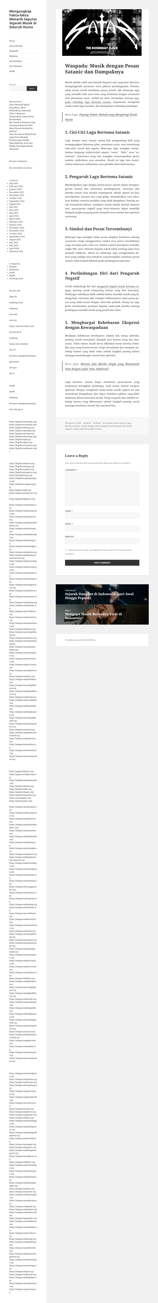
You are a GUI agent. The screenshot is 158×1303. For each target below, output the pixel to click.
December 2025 (16, 192)
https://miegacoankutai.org (22, 676)
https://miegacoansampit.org (22, 1144)
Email (69, 523)
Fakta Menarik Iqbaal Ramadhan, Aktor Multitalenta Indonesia (20, 107)
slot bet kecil (15, 332)
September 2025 (17, 201)
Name (69, 511)
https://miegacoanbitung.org (22, 1239)
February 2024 (16, 251)
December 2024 (16, 227)
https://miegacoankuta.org (21, 1117)
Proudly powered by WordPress (80, 640)
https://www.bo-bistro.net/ (21, 326)
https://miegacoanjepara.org (22, 1147)
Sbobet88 (13, 51)
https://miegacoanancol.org (22, 729)
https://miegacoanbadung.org (23, 602)
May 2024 (13, 245)
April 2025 (14, 216)
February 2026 (16, 186)
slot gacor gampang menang (22, 355)
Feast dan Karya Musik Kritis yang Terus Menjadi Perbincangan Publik (22, 137)
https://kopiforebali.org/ (20, 789)
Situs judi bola (16, 46)
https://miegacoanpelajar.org (23, 1114)
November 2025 (16, 195)
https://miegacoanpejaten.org (23, 1209)
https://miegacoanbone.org (22, 1188)
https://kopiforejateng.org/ (21, 466)
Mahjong (13, 56)
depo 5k (13, 296)
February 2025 (16, 221)
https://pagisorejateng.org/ (21, 433)
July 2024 (13, 242)
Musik (12, 275)
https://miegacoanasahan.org (23, 638)
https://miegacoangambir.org (23, 1218)
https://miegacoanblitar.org (22, 1162)
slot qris (13, 367)
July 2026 (13, 183)
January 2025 (15, 224)
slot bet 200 (14, 290)
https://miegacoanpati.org (21, 1271)
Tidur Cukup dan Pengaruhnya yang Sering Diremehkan (21, 116)
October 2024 (15, 233)
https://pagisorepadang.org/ (22, 430)
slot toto (13, 320)
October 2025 (15, 198)
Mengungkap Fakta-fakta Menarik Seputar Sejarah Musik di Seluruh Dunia (23, 19)
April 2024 (14, 248)
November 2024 (16, 230)
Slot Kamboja (15, 61)
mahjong (13, 308)
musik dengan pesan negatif (94, 426)
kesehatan (14, 269)
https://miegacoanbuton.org (22, 629)
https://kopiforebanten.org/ (22, 463)
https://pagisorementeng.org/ (23, 421)
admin (88, 423)
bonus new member (18, 344)
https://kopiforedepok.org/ (21, 786)
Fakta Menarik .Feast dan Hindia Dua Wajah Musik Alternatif (21, 146)
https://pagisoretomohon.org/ (23, 424)
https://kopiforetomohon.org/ (23, 445)
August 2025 (15, 204)
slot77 (12, 373)
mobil (12, 272)
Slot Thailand (15, 66)
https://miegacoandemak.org (22, 697)
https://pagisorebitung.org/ (22, 427)
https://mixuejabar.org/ (20, 798)
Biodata (12, 266)
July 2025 (13, 207)
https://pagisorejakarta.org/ (22, 499)
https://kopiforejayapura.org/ (23, 472)
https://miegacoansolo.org (21, 1108)
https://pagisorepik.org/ (20, 490)
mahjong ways (16, 302)
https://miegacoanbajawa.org (23, 552)
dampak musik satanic (115, 423)
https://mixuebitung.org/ (20, 475)
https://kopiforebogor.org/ (21, 792)
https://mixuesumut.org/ (20, 801)
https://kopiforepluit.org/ (21, 442)
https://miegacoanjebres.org (22, 1111)
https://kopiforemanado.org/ (22, 795)
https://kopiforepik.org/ (20, 439)
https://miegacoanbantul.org (22, 1274)
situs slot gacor (16, 409)
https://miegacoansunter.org (22, 1191)
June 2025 (14, 210)
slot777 (12, 349)
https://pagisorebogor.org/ (21, 771)
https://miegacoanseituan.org (23, 1082)
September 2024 (17, 236)
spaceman (14, 361)
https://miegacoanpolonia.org (23, 1079)
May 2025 (13, 213)
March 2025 (14, 218)
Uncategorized (16, 278)
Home (12, 41)
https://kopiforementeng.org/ (23, 436)
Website (69, 536)
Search (12, 84)
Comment (71, 470)
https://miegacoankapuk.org (22, 1206)
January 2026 (15, 189)
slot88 (12, 71)
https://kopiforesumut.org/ (21, 469)
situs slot (13, 314)
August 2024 (15, 239)
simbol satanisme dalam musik (87, 429)
